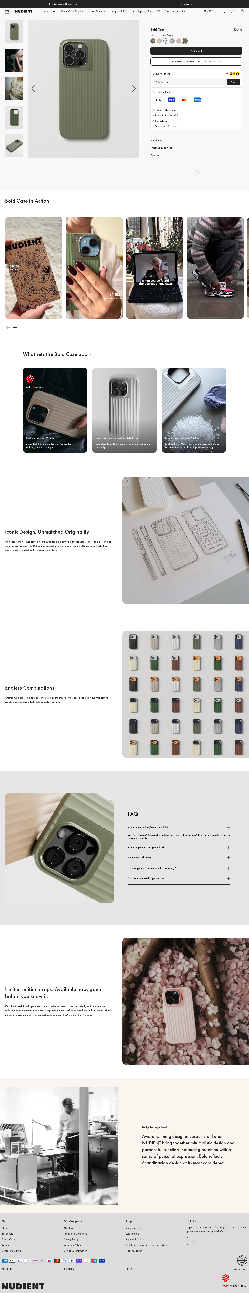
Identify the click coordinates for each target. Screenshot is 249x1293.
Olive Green (152, 41)
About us (68, 1228)
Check (233, 82)
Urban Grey (172, 41)
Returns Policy (132, 1233)
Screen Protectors (96, 11)
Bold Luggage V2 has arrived (63, 3)
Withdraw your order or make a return (146, 1245)
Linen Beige (159, 41)
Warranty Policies (73, 1245)
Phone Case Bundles (72, 11)
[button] (7, 11)
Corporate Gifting (11, 1250)
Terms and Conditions (75, 1233)
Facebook (7, 1268)
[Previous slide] (8, 327)
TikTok (128, 1268)
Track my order (133, 1250)
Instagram (69, 1268)
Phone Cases (49, 11)
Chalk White (165, 41)
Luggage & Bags (119, 11)
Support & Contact (135, 1239)
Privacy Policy (71, 1239)
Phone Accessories (175, 11)
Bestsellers (7, 1233)
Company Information (75, 1250)
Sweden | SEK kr (240, 1269)
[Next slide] (15, 327)
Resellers (7, 1245)
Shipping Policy (133, 1228)
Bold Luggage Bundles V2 (146, 11)
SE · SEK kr (210, 11)
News (5, 1228)
